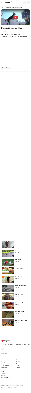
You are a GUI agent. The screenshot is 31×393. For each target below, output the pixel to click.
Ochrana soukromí (6, 377)
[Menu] (28, 2)
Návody (3, 361)
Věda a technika (5, 365)
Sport (17, 363)
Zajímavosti (4, 367)
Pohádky (18, 361)
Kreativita (3, 360)
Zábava (18, 365)
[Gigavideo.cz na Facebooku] (2, 349)
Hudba (18, 358)
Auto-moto (3, 356)
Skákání (8, 67)
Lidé (17, 360)
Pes (3, 67)
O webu (3, 373)
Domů (2, 7)
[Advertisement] (15, 51)
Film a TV (3, 358)
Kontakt (3, 375)
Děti (17, 356)
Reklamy (3, 363)
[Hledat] (24, 2)
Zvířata (7, 7)
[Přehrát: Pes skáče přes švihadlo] (15, 17)
